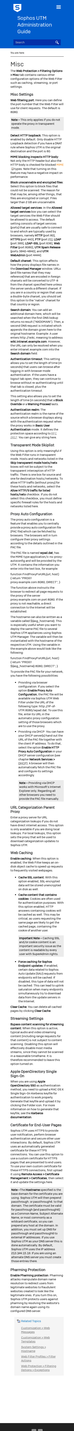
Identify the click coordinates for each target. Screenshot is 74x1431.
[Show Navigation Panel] (58, 7)
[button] (57, 42)
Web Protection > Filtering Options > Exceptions (38, 1368)
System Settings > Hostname (33, 1349)
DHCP (22, 763)
